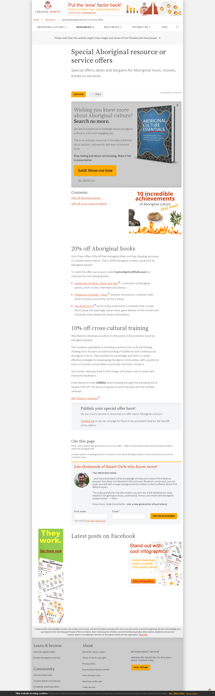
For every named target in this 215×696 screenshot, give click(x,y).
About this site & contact (93, 652)
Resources (84, 27)
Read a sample (100, 521)
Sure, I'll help (140, 667)
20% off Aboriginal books (86, 198)
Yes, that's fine (176, 693)
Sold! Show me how (95, 170)
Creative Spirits (48, 7)
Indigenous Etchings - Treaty (91, 295)
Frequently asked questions (46, 686)
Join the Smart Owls (43, 675)
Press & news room (91, 675)
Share (98, 94)
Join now (78, 94)
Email (116, 511)
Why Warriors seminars (84, 398)
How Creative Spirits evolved (95, 669)
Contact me (87, 421)
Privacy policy (90, 521)
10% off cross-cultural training (89, 204)
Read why (143, 634)
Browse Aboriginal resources (47, 657)
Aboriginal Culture (50, 27)
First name (80, 511)
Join (164, 27)
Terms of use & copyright (94, 657)
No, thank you (86, 180)
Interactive (140, 27)
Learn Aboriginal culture (44, 652)
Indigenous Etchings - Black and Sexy (96, 283)
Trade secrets (88, 687)
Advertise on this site (92, 681)
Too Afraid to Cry (84, 306)
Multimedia (111, 27)
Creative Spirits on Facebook (47, 681)
